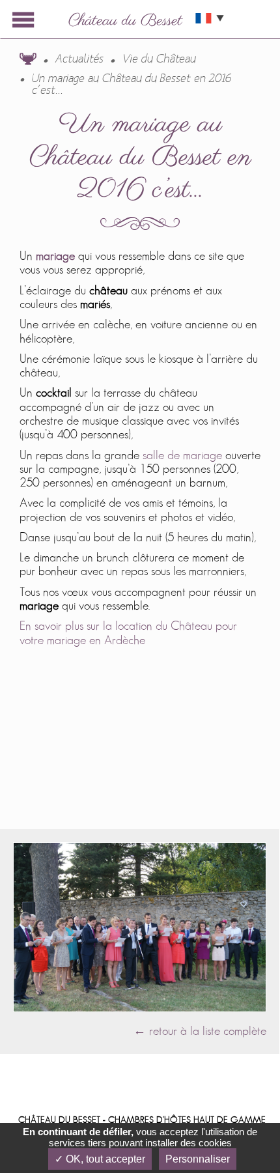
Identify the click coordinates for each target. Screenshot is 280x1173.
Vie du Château (159, 59)
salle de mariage (184, 455)
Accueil (28, 58)
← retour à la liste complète (199, 1031)
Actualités (79, 59)
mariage (55, 256)
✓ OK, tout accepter (100, 1159)
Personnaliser (197, 1159)
